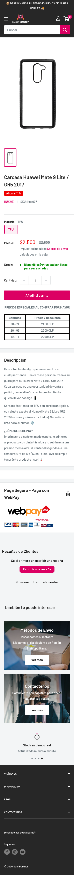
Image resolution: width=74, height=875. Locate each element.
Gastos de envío (57, 248)
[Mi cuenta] (58, 18)
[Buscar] (65, 29)
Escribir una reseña (37, 569)
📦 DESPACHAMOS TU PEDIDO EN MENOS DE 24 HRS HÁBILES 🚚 (37, 6)
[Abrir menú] (6, 18)
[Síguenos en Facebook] (7, 852)
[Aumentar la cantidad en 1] (46, 280)
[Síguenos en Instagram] (15, 852)
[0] (66, 18)
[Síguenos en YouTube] (22, 852)
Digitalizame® (28, 832)
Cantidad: (10, 280)
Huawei (9, 201)
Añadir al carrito (37, 295)
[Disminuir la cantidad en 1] (24, 280)
